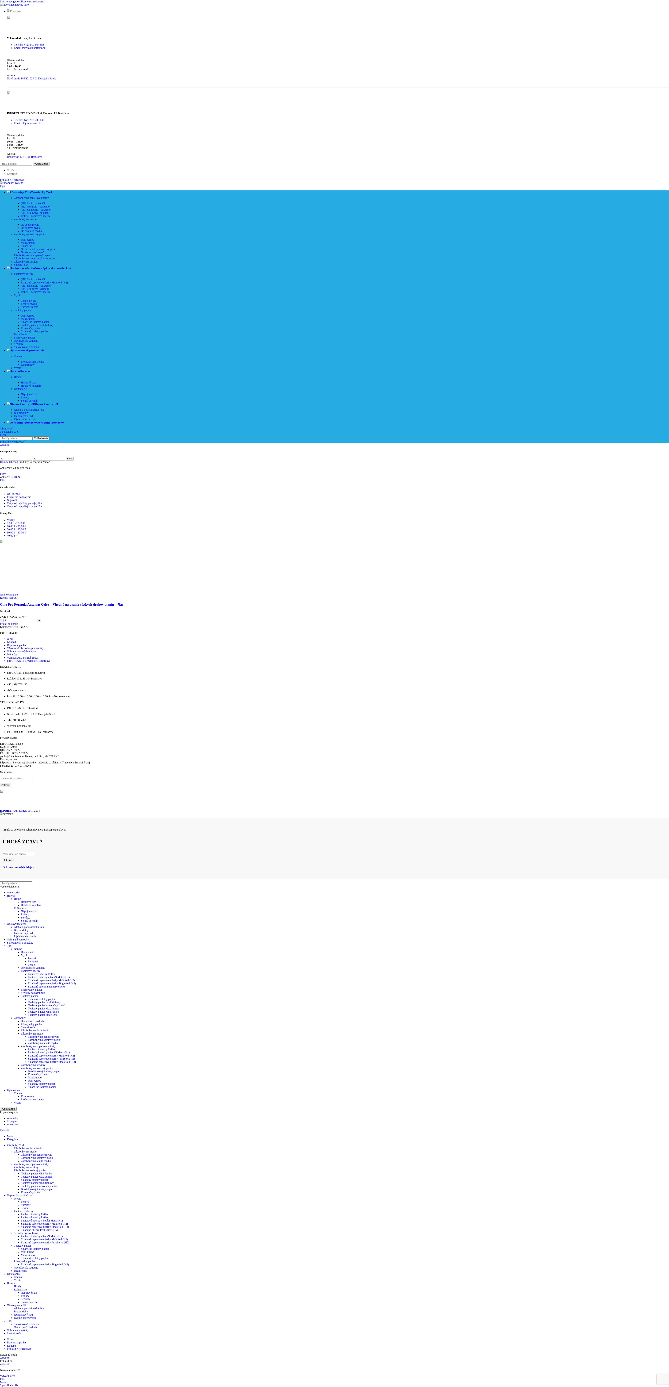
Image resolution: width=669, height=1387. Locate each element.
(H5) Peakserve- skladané (35, 288)
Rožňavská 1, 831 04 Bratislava (24, 156)
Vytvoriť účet (7, 1375)
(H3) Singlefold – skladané (36, 209)
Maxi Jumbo (28, 242)
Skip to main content (32, 1)
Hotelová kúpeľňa (31, 385)
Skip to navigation (10, 1)
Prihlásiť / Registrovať (19, 1348)
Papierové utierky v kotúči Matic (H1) (49, 977)
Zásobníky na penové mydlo (43, 1036)
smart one (12, 1124)
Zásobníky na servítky (26, 261)
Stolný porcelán (29, 400)
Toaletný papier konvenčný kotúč (46, 1005)
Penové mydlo (29, 303)
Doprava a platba (16, 645)
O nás (10, 638)
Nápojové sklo (29, 394)
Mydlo (17, 295)
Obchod (14, 461)
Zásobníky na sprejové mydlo (44, 1039)
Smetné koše (21, 264)
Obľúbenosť (14, 493)
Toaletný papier (22, 310)
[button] (9, 623)
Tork (9, 945)
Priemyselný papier (24, 337)
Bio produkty (21, 412)
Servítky (18, 343)
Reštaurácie (20, 388)
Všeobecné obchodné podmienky (25, 648)
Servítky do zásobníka (33, 992)
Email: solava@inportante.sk (29, 47)
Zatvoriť (4, 444)
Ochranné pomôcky (18, 939)
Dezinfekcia (20, 334)
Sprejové (33, 961)
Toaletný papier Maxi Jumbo (43, 1008)
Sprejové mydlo (29, 306)
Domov (4, 461)
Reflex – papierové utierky (35, 215)
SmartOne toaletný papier (35, 321)
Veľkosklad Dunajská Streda (23, 657)
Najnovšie (12, 500)
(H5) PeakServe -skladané (35, 212)
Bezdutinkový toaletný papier (44, 1071)
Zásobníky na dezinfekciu (35, 1030)
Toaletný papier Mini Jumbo (43, 1011)
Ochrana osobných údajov (21, 651)
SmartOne (26, 245)
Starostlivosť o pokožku (27, 346)
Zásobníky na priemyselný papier (32, 255)
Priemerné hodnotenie (19, 496)
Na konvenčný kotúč (32, 252)
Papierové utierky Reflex (41, 974)
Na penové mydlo (31, 227)
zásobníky (12, 1118)
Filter (69, 458)
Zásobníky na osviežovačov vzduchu (34, 258)
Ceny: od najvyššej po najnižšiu (24, 506)
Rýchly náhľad (8, 597)
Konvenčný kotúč (31, 328)
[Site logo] (14, 4)
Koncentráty (27, 364)
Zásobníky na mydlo (25, 219)
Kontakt (11, 641)
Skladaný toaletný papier (34, 331)
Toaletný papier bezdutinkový (37, 325)
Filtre (3, 480)
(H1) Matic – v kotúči (33, 203)
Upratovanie (14, 1090)
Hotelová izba (28, 382)
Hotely (17, 376)
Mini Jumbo (27, 239)
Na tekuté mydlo (30, 224)
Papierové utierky (23, 273)
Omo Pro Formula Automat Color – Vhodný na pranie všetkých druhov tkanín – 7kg (61, 604)
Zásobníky (20, 1017)
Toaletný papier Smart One (42, 1014)
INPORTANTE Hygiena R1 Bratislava (28, 660)
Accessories (13, 892)
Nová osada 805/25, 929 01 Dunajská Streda (31, 78)
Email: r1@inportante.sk (27, 123)
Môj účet (12, 654)
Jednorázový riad (23, 415)
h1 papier (12, 1121)
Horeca (11, 895)
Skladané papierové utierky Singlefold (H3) (52, 983)
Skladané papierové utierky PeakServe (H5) (52, 1058)
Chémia (18, 356)
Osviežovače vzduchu (26, 340)
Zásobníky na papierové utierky (31, 197)
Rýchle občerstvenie (25, 419)
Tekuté (31, 964)
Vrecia (17, 367)
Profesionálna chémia (32, 361)
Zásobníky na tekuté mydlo (43, 1043)
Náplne (18, 948)
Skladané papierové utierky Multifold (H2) (44, 282)
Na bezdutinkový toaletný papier (39, 249)
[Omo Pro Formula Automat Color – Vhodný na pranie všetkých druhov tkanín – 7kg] (26, 591)
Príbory (25, 397)
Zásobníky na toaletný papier (30, 234)
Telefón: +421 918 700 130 (29, 119)
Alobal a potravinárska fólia (29, 409)
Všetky (11, 519)
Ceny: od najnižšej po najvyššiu (24, 503)
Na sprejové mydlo (31, 230)
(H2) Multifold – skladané (35, 206)
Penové (32, 958)
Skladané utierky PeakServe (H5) (46, 986)
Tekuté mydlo (28, 300)
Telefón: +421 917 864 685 (29, 44)
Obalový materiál (16, 923)
